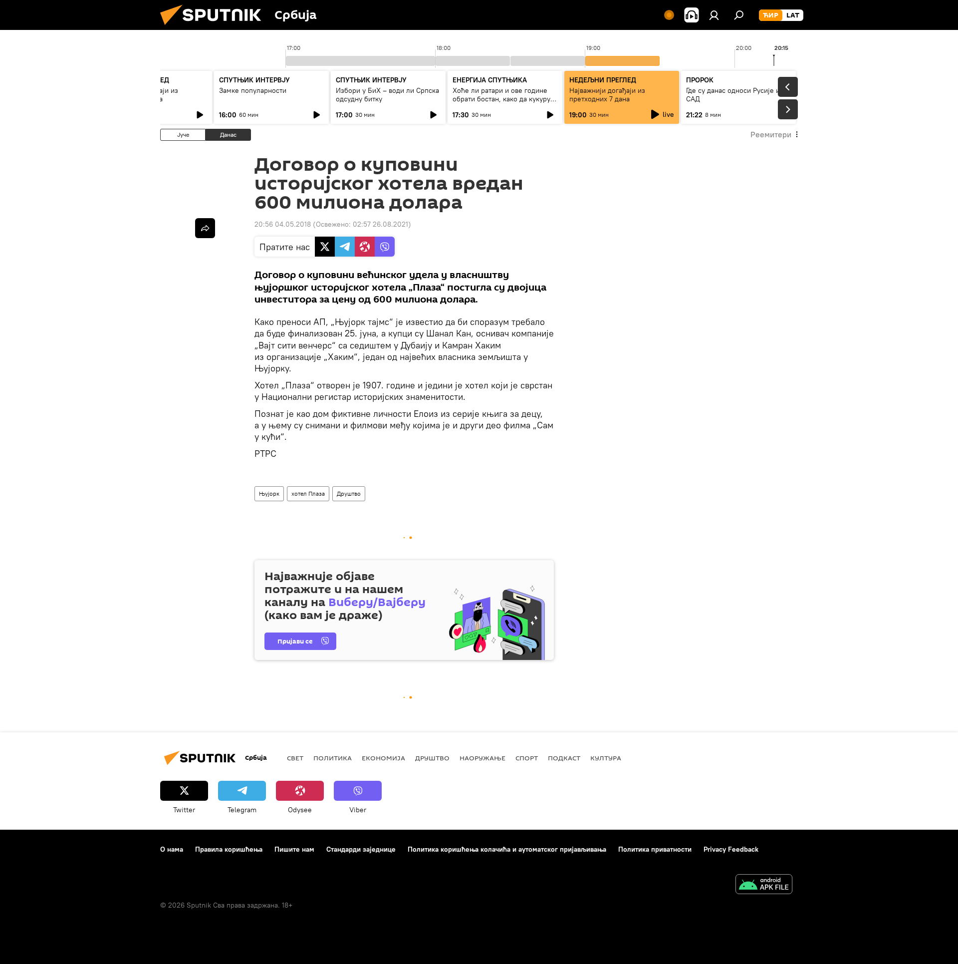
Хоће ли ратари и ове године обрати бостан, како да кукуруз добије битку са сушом (503, 99)
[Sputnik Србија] (214, 27)
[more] (205, 228)
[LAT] (792, 15)
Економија (383, 757)
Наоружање (482, 757)
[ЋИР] (770, 15)
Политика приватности (655, 849)
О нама (171, 849)
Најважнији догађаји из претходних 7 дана (607, 94)
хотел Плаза (308, 493)
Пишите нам (294, 849)
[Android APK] (764, 885)
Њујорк (269, 493)
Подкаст (564, 757)
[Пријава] (714, 15)
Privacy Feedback (731, 849)
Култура (605, 757)
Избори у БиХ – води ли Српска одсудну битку (387, 94)
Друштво (349, 493)
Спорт (526, 757)
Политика (332, 757)
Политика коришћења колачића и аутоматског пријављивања (507, 849)
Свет (295, 757)
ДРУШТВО (432, 757)
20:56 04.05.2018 (282, 224)
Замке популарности (252, 90)
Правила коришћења (228, 849)
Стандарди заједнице (361, 849)
